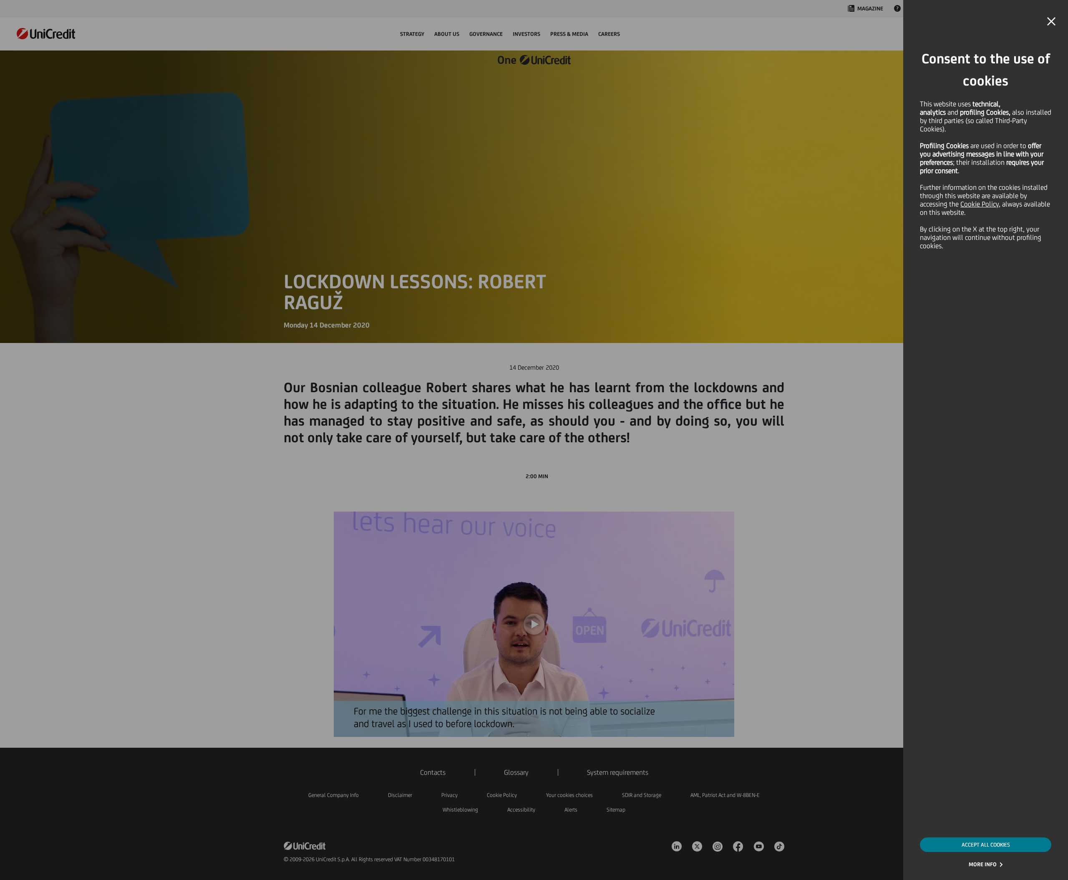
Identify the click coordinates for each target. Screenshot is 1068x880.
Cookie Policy (979, 204)
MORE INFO (983, 864)
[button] (1051, 22)
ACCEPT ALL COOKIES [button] (986, 845)
